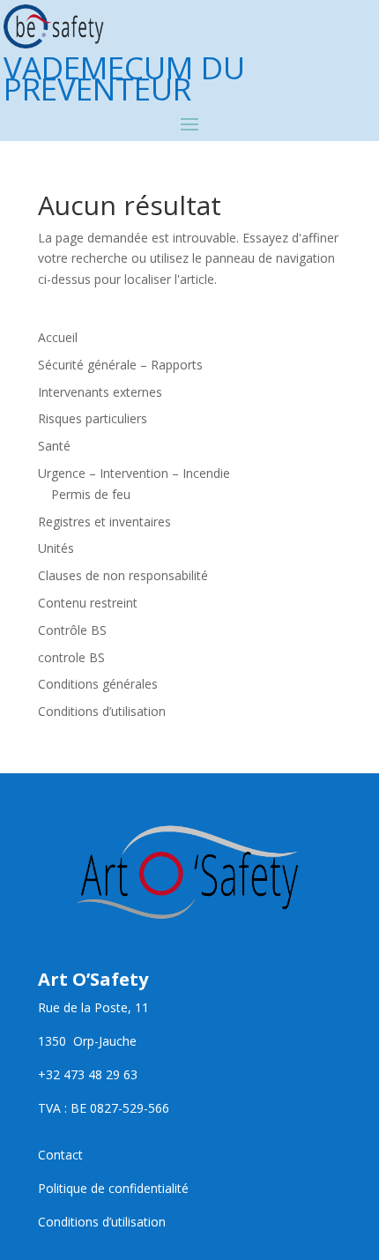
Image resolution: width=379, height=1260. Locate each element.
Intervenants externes (100, 392)
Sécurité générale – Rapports (120, 364)
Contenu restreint (87, 602)
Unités (56, 548)
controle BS (71, 657)
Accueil (58, 337)
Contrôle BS (72, 630)
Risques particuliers (92, 418)
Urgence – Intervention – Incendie (134, 473)
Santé (54, 445)
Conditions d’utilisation (102, 711)
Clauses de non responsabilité (123, 575)
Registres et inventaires (104, 521)
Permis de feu (90, 494)
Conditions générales (98, 683)
